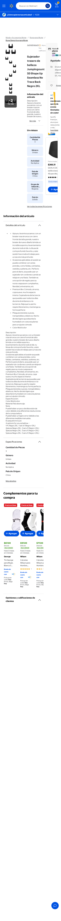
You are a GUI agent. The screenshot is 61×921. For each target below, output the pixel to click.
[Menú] (4, 6)
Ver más (32, 121)
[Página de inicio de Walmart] (11, 6)
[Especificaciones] (39, 442)
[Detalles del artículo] (39, 225)
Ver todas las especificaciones (39, 206)
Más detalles (11, 481)
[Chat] (55, 905)
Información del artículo (18, 216)
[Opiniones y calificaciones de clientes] (39, 599)
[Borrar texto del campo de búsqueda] (44, 6)
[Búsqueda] (47, 6)
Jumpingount (33, 45)
